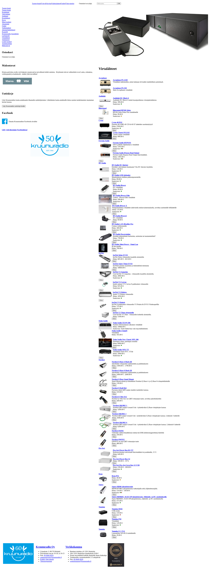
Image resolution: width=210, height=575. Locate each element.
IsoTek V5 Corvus (119, 282)
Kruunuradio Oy (45, 546)
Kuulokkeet (6, 18)
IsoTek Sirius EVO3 (120, 255)
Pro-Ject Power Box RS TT (123, 450)
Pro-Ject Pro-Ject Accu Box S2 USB (126, 465)
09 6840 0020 (78, 559)
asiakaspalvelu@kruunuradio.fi (51, 557)
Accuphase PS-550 (120, 88)
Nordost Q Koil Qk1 (119, 388)
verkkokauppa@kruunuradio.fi (80, 561)
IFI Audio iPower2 (120, 216)
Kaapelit (5, 32)
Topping (102, 507)
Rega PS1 (115, 476)
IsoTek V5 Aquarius (120, 272)
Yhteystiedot (69, 3)
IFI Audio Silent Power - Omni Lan (125, 244)
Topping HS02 (117, 509)
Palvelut (48, 3)
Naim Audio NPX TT (121, 350)
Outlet (63, 3)
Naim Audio (103, 321)
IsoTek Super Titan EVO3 (122, 264)
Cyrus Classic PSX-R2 (121, 132)
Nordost (102, 360)
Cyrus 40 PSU (117, 122)
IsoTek (101, 253)
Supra (101, 485)
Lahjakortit (6, 36)
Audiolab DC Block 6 (121, 98)
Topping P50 (116, 519)
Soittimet (5, 16)
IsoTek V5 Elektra (120, 292)
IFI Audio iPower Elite (121, 195)
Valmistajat (6, 40)
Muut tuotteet (6, 22)
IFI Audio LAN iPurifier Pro (122, 224)
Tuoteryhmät (36, 3)
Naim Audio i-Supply (119, 331)
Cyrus (101, 120)
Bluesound (103, 108)
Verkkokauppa (74, 546)
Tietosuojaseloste (46, 561)
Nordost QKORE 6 (120, 422)
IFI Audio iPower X (119, 206)
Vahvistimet (6, 14)
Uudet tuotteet (7, 42)
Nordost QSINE (118, 431)
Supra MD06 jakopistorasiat (122, 487)
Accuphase (103, 78)
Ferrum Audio (104, 141)
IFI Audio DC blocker (120, 165)
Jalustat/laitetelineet (8, 30)
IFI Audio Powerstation (121, 234)
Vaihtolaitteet (56, 3)
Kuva (4, 20)
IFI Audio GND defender (121, 175)
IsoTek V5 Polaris (118, 302)
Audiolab (102, 96)
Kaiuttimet (5, 12)
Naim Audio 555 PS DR (121, 323)
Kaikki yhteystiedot (47, 559)
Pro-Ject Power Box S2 (121, 459)
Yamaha (102, 529)
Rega (100, 474)
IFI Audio (102, 163)
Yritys (43, 3)
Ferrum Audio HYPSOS (122, 143)
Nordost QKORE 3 (119, 414)
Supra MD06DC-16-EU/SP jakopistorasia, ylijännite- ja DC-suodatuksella (139, 497)
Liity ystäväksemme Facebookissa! (14, 130)
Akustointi (5, 24)
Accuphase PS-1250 (120, 80)
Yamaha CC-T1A (118, 531)
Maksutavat (6, 46)
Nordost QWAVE (118, 439)
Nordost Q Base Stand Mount (123, 379)
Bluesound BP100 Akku (122, 110)
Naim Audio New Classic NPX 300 (125, 339)
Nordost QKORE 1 (120, 405)
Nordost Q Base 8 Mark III (122, 370)
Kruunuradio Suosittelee (10, 34)
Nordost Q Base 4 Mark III (122, 362)
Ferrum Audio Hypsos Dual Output (126, 153)
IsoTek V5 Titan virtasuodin (123, 313)
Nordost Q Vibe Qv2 (119, 397)
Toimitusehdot (7, 44)
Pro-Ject (102, 448)
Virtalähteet (6, 38)
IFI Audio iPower (119, 185)
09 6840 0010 (48, 555)
